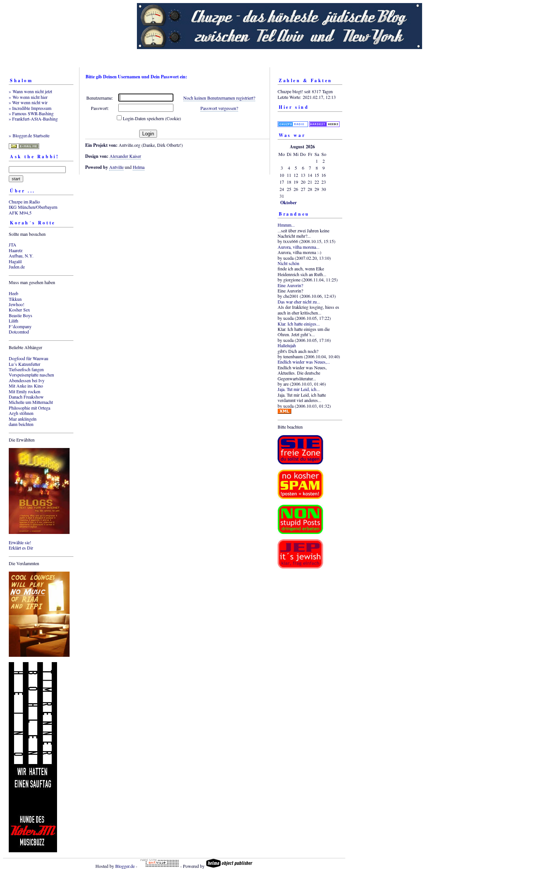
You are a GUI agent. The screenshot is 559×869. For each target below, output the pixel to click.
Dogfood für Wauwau (28, 358)
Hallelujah (287, 345)
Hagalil (15, 261)
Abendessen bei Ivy (26, 380)
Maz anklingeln (23, 419)
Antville (116, 167)
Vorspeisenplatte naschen (31, 375)
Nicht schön (288, 263)
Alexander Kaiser (125, 156)
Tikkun (15, 299)
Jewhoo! (16, 304)
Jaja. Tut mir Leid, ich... (299, 389)
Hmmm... (286, 225)
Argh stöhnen (21, 413)
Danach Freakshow (26, 397)
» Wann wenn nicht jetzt (30, 91)
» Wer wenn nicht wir (28, 102)
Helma (139, 167)
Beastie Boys (20, 315)
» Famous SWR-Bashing (31, 113)
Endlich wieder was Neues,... (304, 362)
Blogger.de (125, 866)
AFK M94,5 (20, 213)
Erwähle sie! (20, 542)
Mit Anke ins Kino (26, 386)
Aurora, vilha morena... (298, 247)
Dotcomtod (19, 332)
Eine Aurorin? (290, 285)
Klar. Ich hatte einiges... (299, 324)
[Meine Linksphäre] (293, 119)
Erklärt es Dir (21, 548)
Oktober (288, 202)
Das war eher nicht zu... (299, 302)
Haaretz (15, 250)
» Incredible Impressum (30, 108)
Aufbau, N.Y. (21, 256)
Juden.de (17, 267)
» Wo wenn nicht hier (28, 97)
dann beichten (21, 424)
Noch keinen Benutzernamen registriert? (219, 98)
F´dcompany (20, 326)
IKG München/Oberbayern (33, 207)
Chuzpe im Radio (24, 202)
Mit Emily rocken (24, 391)
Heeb (13, 293)
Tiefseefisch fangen (26, 369)
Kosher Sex (19, 310)
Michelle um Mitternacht (31, 402)
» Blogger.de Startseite (29, 135)
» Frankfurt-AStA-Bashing (33, 119)
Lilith (13, 321)
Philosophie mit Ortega (29, 408)
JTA (12, 244)
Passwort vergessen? (219, 108)
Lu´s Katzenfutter (24, 364)
